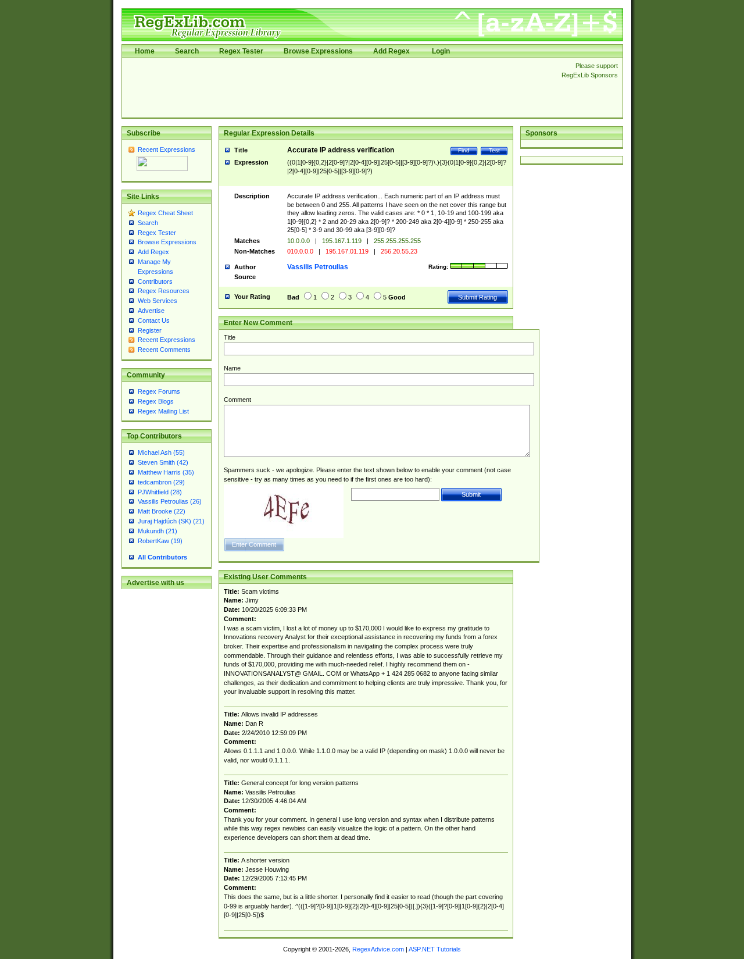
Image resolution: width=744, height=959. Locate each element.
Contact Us (154, 320)
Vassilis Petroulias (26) (170, 501)
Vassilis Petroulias (317, 267)
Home (145, 51)
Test (494, 150)
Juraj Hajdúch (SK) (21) (171, 521)
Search (187, 51)
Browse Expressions (318, 51)
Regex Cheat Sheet (165, 212)
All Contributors (162, 557)
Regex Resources (163, 290)
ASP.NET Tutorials (435, 949)
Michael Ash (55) (161, 452)
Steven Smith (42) (163, 462)
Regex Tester (241, 51)
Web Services (157, 300)
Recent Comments (164, 349)
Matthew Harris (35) (166, 472)
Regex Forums (159, 391)
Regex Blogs (156, 401)
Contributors (155, 281)
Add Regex (391, 51)
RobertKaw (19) (160, 540)
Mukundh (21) (157, 530)
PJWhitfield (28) (160, 492)
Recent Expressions (166, 149)
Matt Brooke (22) (161, 511)
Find (464, 150)
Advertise (151, 310)
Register (150, 330)
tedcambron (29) (161, 482)
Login (441, 51)
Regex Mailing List (163, 411)
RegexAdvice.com (378, 949)
